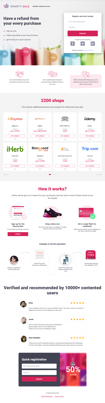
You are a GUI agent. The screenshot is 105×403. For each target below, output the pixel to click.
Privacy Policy (59, 396)
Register (82, 33)
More (15, 139)
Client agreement (46, 396)
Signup (18, 234)
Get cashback (15, 136)
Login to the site (88, 50)
